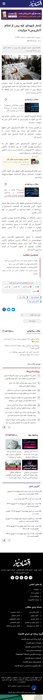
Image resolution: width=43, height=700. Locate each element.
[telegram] (17, 578)
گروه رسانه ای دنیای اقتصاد (31, 639)
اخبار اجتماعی (15, 622)
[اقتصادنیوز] (21, 563)
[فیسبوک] (4, 309)
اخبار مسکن (15, 615)
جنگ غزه (22, 297)
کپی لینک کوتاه (35, 315)
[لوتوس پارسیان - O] (21, 697)
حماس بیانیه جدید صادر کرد (17, 159)
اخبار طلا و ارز (34, 612)
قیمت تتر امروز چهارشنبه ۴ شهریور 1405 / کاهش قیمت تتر (22, 512)
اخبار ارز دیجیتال (33, 626)
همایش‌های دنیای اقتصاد (32, 662)
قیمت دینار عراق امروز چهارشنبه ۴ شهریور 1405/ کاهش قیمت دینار (22, 505)
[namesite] (35, 3)
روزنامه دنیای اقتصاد (33, 643)
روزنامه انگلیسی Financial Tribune (28, 654)
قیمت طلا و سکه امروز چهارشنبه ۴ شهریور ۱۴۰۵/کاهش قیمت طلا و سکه (22, 527)
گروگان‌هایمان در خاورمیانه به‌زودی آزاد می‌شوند (21, 267)
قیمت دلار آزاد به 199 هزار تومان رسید (26, 499)
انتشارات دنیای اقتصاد (33, 658)
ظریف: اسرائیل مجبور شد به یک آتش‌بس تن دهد (21, 261)
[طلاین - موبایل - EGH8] (21, 15)
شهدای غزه (35, 297)
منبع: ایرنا (32, 321)
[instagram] (21, 578)
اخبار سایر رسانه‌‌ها (13, 626)
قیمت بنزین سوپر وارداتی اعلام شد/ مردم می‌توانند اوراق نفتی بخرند (22, 384)
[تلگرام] (13, 309)
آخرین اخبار (34, 486)
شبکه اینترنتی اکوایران (33, 647)
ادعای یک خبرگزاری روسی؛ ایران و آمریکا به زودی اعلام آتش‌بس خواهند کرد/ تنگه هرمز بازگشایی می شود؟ (20, 377)
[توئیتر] (9, 309)
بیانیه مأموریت (33, 600)
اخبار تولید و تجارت (32, 622)
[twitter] (26, 578)
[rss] (12, 578)
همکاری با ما (34, 596)
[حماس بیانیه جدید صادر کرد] (35, 161)
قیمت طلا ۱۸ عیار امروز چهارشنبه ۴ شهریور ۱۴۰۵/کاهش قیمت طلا (22, 535)
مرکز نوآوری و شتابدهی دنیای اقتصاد (27, 666)
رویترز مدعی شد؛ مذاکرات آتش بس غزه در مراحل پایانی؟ (19, 272)
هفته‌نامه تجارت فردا (33, 650)
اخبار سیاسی (30, 37)
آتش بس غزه (34, 301)
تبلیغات (36, 589)
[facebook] (30, 578)
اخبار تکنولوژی (15, 619)
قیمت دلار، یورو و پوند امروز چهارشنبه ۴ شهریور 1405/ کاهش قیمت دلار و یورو (22, 492)
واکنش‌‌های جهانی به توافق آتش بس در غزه (23, 264)
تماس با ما (35, 593)
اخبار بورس (35, 615)
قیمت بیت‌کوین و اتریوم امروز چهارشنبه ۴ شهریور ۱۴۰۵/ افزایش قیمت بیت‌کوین (22, 520)
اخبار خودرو (35, 619)
